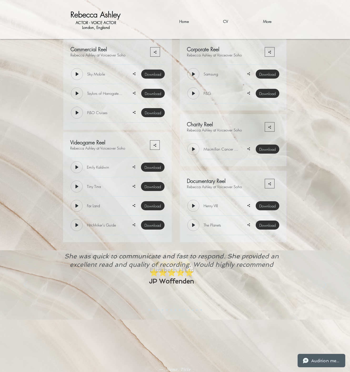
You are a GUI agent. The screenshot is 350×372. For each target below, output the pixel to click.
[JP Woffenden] (154, 310)
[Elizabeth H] (149, 310)
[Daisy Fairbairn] (201, 310)
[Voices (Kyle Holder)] (179, 310)
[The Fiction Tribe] (158, 310)
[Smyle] (167, 310)
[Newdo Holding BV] (197, 310)
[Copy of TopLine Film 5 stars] (188, 310)
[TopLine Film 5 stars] (184, 310)
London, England (96, 27)
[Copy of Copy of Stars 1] (192, 310)
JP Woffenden (171, 281)
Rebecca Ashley (95, 15)
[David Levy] (162, 310)
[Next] (324, 285)
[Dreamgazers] (171, 310)
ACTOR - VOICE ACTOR (96, 22)
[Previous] (26, 285)
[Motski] (175, 310)
